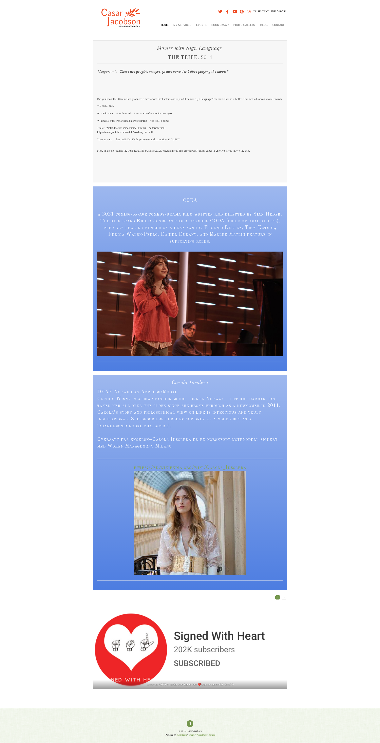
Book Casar (220, 25)
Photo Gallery (244, 25)
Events (201, 25)
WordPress (182, 734)
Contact (278, 25)
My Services (182, 25)
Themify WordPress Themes (202, 734)
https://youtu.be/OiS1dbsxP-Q (217, 684)
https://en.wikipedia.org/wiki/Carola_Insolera (190, 467)
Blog (264, 25)
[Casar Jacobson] (120, 22)
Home (165, 25)
